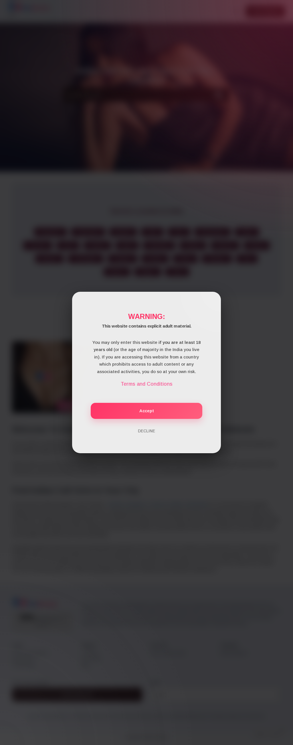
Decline (146, 431)
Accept (146, 410)
